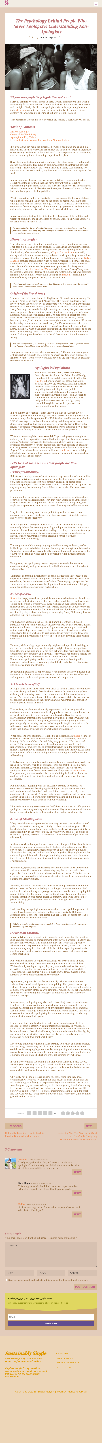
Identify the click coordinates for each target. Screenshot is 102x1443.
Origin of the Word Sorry (23, 134)
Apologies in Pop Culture (23, 137)
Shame (13, 598)
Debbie (22, 1204)
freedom (66, 274)
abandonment (79, 770)
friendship (21, 110)
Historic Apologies (19, 131)
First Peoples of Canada (41, 269)
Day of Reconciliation (63, 252)
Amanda (22, 1159)
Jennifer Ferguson (48, 37)
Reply (77, 1172)
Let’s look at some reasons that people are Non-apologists (39, 140)
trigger (76, 735)
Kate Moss (40, 380)
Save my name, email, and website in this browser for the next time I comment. (48, 1279)
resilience (64, 450)
